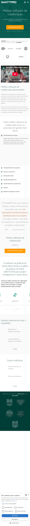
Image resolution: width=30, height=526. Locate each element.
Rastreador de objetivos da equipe (14, 330)
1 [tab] (5, 309)
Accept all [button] (15, 515)
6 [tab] (17, 309)
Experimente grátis (15, 27)
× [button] (28, 494)
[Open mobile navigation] (28, 2)
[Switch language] (25, 2)
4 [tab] (12, 309)
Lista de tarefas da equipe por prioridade (14, 340)
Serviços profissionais (14, 376)
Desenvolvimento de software (14, 367)
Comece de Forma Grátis (15, 250)
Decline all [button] (15, 519)
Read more (14, 501)
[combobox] (26, 495)
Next (16, 311)
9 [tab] (24, 309)
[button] (15, 523)
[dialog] (15, 509)
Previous (13, 311)
